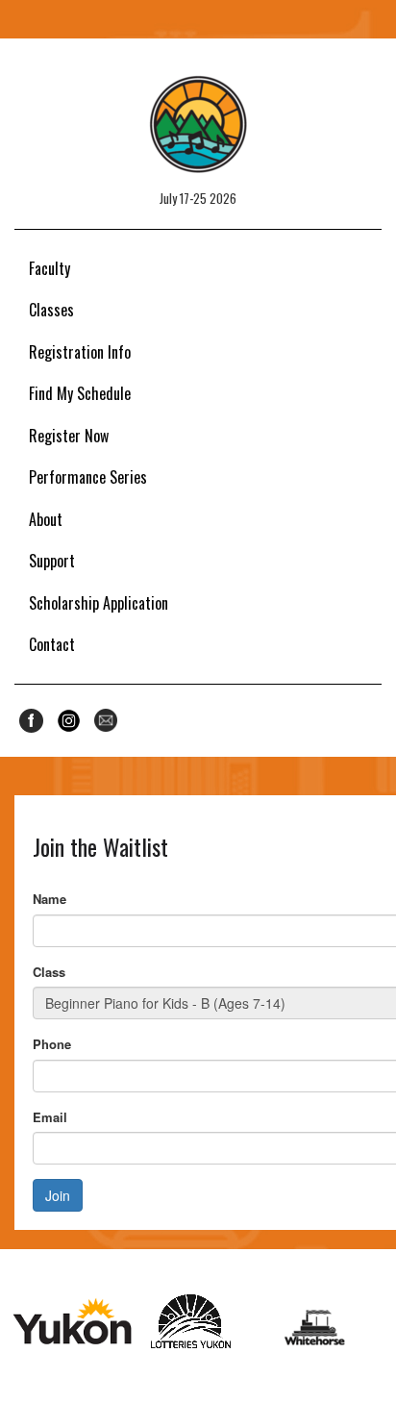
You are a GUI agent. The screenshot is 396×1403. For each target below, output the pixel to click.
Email (50, 1117)
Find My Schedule (80, 393)
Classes (51, 309)
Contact (52, 644)
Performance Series (88, 477)
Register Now (69, 435)
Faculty (49, 268)
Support (52, 560)
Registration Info (80, 351)
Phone (52, 1044)
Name (49, 898)
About (45, 519)
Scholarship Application (98, 602)
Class (49, 972)
